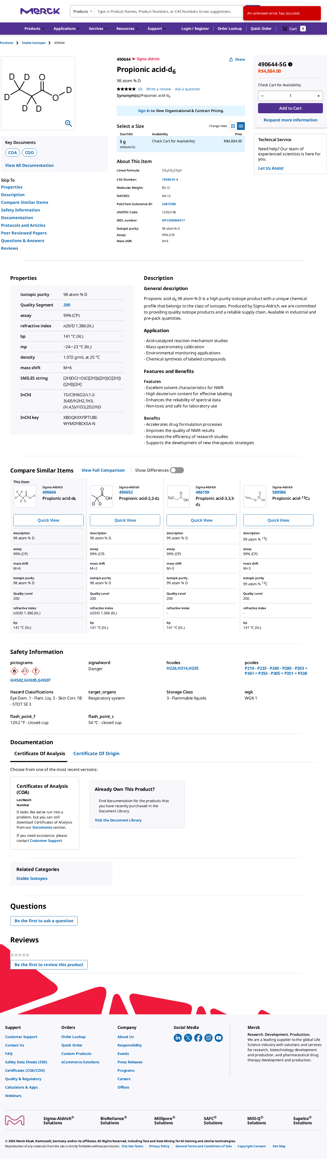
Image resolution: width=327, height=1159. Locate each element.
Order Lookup (230, 28)
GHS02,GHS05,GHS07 (30, 680)
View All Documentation (29, 165)
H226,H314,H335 (182, 668)
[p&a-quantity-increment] (318, 96)
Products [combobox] (80, 11)
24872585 (169, 204)
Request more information (290, 119)
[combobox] (165, 11)
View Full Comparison (103, 470)
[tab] (11, 43)
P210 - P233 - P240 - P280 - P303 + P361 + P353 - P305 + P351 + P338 (276, 670)
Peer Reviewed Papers (24, 233)
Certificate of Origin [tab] (96, 753)
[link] (30, 1036)
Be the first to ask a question (44, 921)
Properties (11, 187)
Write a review (158, 88)
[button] (195, 28)
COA (12, 152)
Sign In (144, 110)
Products (6, 43)
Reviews (9, 248)
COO (29, 152)
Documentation (17, 217)
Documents (42, 827)
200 (66, 305)
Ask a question (187, 88)
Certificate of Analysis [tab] (39, 753)
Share (240, 59)
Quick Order (261, 28)
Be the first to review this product (51, 966)
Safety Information (20, 210)
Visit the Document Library (118, 820)
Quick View (48, 520)
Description (13, 194)
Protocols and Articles (23, 225)
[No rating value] (127, 89)
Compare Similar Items (24, 202)
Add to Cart (290, 108)
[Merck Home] (40, 11)
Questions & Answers (22, 240)
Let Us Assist (271, 168)
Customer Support (46, 840)
